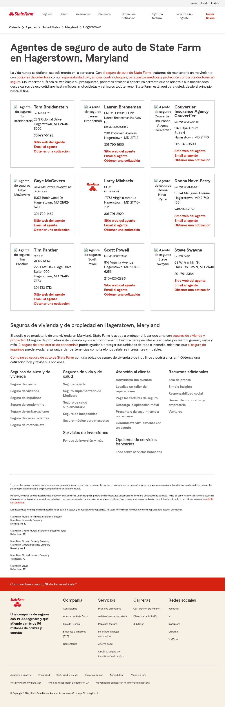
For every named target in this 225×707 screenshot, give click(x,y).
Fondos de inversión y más (83, 440)
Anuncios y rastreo (20, 675)
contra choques (115, 77)
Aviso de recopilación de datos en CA (68, 682)
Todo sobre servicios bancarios (139, 452)
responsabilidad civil (75, 77)
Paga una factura (107, 624)
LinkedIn (173, 631)
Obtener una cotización (52, 151)
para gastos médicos (144, 77)
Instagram (174, 624)
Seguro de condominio (27, 404)
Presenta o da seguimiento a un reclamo (137, 414)
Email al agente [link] (45, 147)
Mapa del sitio (138, 675)
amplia (97, 77)
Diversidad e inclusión (145, 616)
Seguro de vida (74, 384)
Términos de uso (94, 675)
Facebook (174, 608)
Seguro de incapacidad (80, 414)
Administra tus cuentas (134, 380)
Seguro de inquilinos (25, 398)
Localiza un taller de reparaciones (131, 389)
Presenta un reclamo (109, 608)
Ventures (175, 411)
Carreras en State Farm (146, 608)
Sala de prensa (180, 380)
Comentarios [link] (70, 644)
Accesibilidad (117, 675)
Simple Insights (180, 386)
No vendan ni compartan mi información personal (123, 682)
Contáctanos (70, 608)
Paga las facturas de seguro (137, 398)
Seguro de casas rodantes (29, 418)
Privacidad (44, 675)
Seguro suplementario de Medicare (82, 393)
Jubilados (138, 624)
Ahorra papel (105, 644)
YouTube (173, 639)
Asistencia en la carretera (112, 616)
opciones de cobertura (33, 77)
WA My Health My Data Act (25, 682)
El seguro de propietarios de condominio (48, 345)
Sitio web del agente (49, 142)
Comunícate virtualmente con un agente (138, 425)
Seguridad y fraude (67, 675)
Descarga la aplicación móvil (137, 405)
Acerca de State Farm (75, 616)
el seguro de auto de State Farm (127, 72)
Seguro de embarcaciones (29, 411)
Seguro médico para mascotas (86, 420)
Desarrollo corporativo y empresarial (187, 403)
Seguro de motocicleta (27, 425)
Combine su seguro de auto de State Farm (42, 357)
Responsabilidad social (186, 393)
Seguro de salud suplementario (75, 405)
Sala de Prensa (71, 624)
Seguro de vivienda (24, 391)
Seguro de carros (23, 384)
